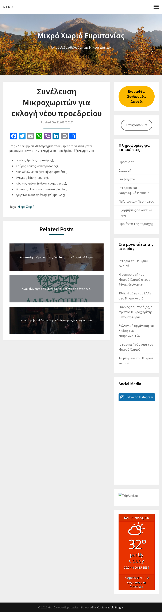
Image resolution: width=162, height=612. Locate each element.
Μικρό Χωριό (26, 207)
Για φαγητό (127, 179)
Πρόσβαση (126, 162)
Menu (8, 7)
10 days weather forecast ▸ (136, 582)
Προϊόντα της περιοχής (136, 224)
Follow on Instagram (139, 397)
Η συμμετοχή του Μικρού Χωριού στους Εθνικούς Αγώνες (134, 279)
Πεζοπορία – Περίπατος (136, 201)
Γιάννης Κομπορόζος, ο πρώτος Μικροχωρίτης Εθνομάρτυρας (136, 312)
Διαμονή (125, 170)
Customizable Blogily (110, 607)
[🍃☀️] (136, 422)
